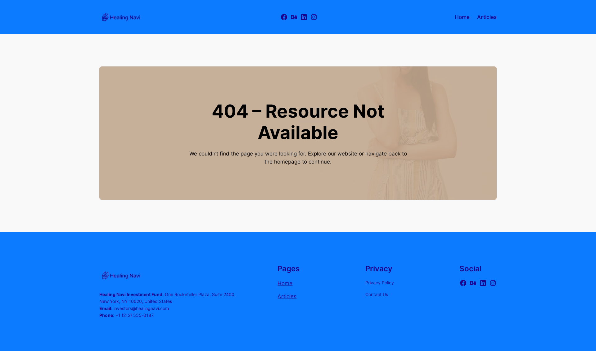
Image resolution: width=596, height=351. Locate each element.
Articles (287, 296)
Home (285, 283)
